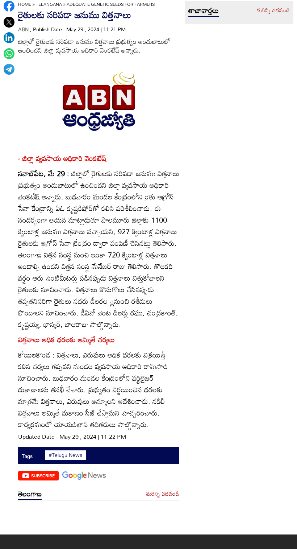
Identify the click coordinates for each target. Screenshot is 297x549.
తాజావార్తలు (203, 10)
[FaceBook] (9, 6)
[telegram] (9, 69)
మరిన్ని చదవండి (162, 494)
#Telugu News (65, 455)
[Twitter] (9, 22)
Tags (27, 456)
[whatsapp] (9, 53)
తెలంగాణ (30, 493)
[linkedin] (9, 37)
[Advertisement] (98, 519)
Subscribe (43, 475)
